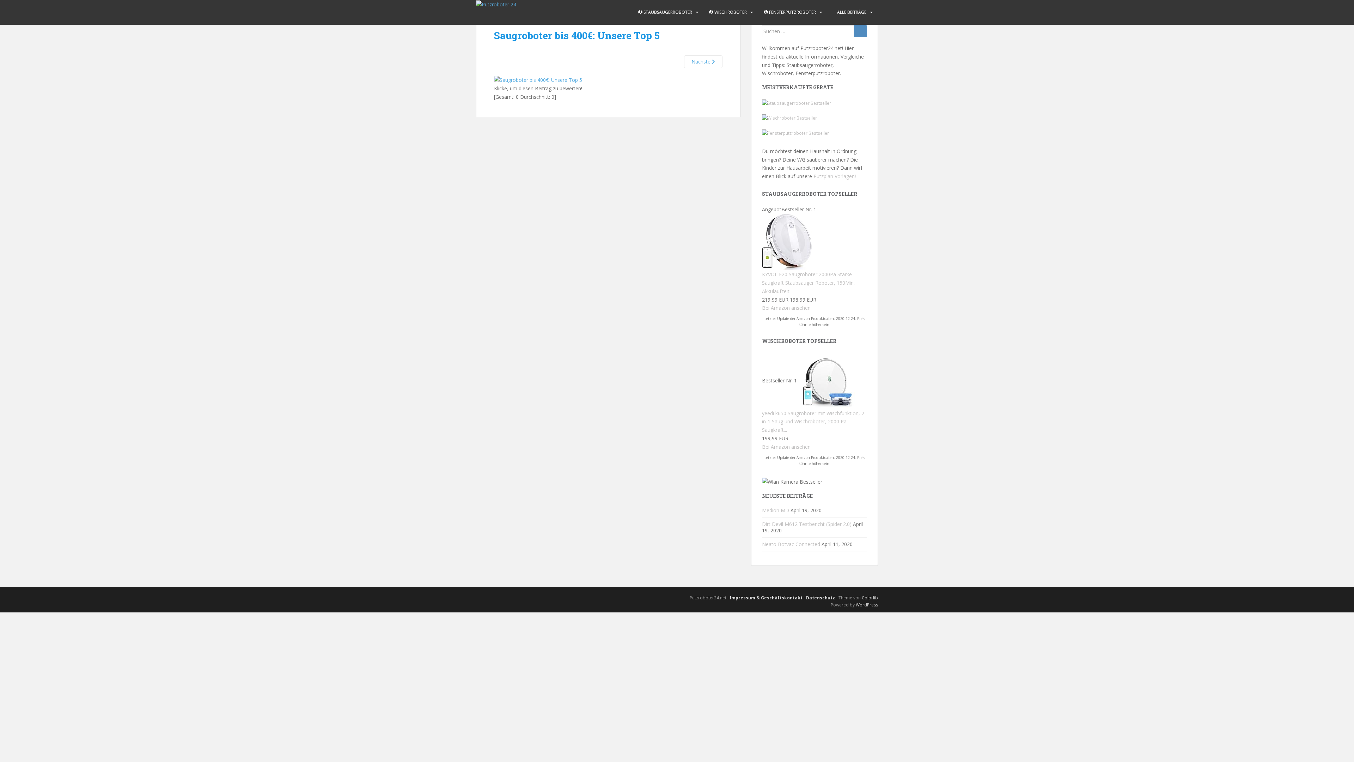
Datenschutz (820, 598)
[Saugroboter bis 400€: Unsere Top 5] (538, 79)
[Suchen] (860, 31)
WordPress (867, 605)
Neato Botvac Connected (791, 544)
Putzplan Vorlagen (834, 176)
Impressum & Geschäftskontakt (766, 598)
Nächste (701, 61)
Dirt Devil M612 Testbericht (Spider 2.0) (807, 524)
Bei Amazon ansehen (786, 307)
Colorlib (870, 598)
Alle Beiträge (851, 12)
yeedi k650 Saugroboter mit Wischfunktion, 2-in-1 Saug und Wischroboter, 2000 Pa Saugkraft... (814, 422)
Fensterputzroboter (792, 12)
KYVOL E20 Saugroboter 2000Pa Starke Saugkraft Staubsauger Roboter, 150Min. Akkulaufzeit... (808, 283)
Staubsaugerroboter (667, 12)
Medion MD (775, 510)
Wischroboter (730, 12)
